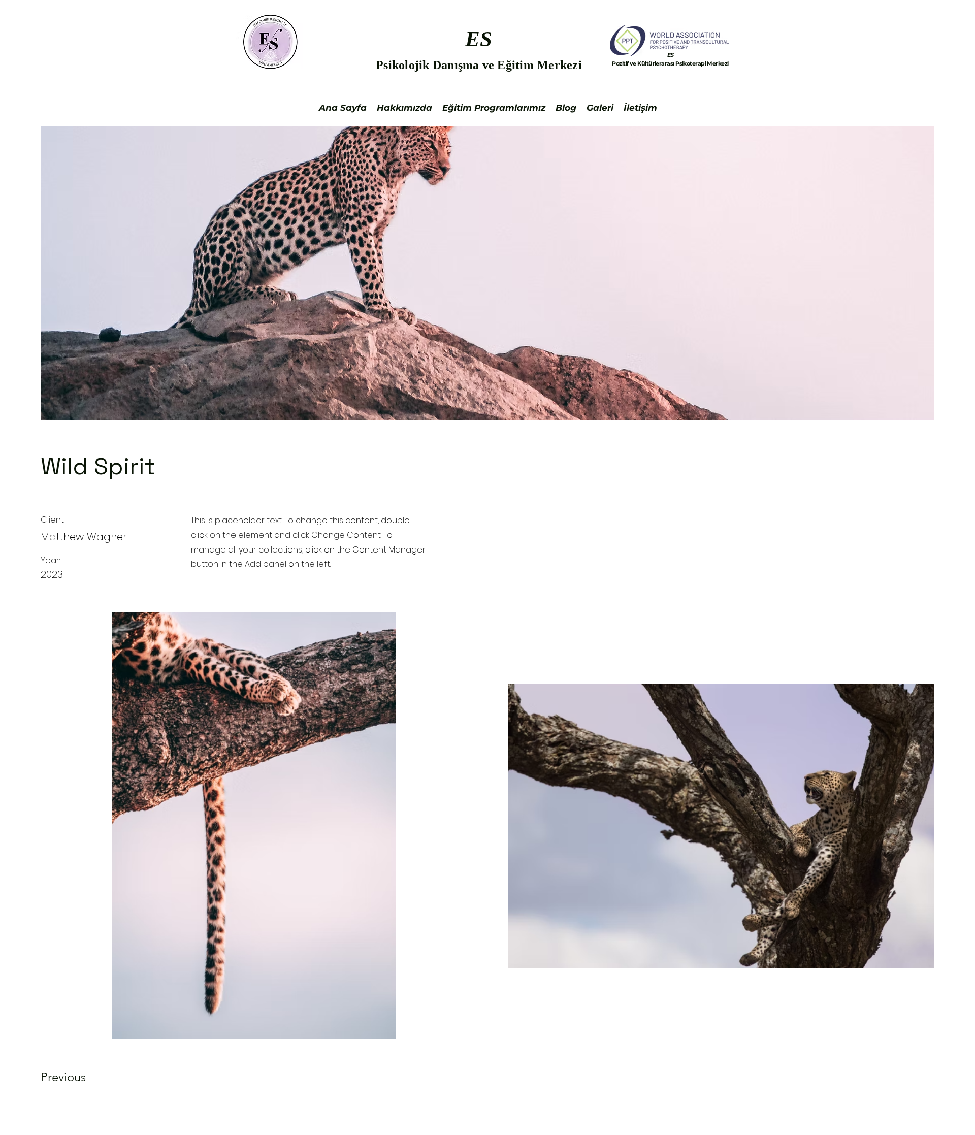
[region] (670, 63)
